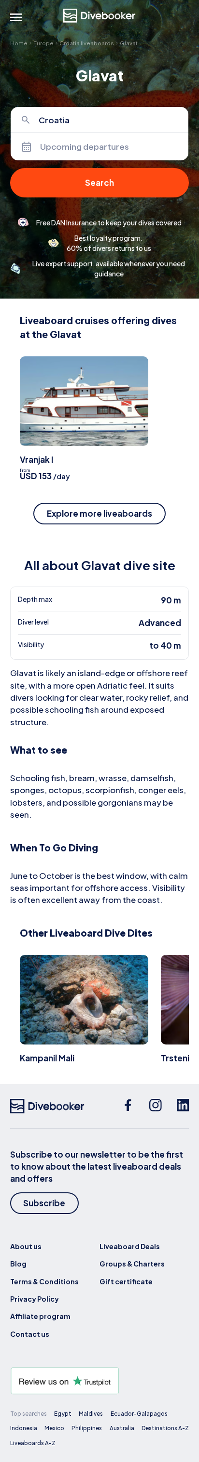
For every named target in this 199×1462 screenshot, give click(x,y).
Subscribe (44, 1203)
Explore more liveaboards (99, 513)
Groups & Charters (132, 1263)
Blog (18, 1263)
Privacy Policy (34, 1298)
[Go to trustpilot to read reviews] (99, 1381)
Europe (43, 43)
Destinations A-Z (165, 1428)
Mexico (54, 1428)
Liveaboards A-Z (33, 1443)
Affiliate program (40, 1316)
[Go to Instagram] (155, 1106)
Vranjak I (36, 459)
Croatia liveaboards (86, 43)
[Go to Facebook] (128, 1106)
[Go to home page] (99, 16)
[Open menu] (16, 17)
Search (99, 182)
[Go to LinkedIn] (183, 1106)
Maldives (91, 1413)
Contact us (29, 1334)
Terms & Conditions (44, 1281)
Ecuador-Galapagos (139, 1413)
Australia (122, 1428)
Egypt (62, 1413)
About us (26, 1246)
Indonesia (23, 1428)
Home (19, 43)
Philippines (86, 1428)
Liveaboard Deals (130, 1246)
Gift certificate (126, 1281)
